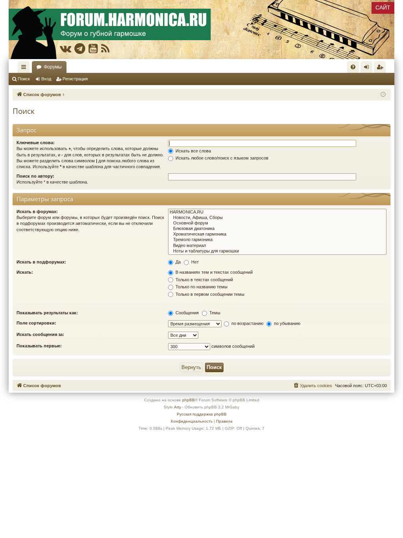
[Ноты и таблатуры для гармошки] (277, 251)
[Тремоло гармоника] (277, 240)
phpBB (188, 400)
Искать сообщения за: (40, 334)
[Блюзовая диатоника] (277, 229)
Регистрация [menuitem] (381, 68)
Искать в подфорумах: (41, 262)
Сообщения (186, 312)
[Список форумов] (201, 29)
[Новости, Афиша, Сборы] (277, 218)
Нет (194, 262)
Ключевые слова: (36, 142)
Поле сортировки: (36, 323)
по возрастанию (246, 323)
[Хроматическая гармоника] (277, 234)
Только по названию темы (200, 286)
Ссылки (25, 68)
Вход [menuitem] (368, 68)
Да (177, 262)
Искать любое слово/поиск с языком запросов (221, 158)
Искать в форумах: (37, 211)
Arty (177, 407)
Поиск (24, 78)
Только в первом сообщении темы (209, 294)
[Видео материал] (277, 246)
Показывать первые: (39, 345)
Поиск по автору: (35, 176)
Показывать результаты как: (47, 312)
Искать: (25, 272)
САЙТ (382, 7)
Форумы (53, 67)
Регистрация (75, 78)
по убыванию (286, 323)
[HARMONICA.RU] (277, 212)
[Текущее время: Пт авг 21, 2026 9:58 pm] (383, 94)
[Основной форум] (277, 223)
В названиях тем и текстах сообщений (213, 272)
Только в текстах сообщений (203, 279)
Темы (214, 312)
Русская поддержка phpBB (202, 414)
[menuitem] (353, 67)
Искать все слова (192, 150)
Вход (46, 78)
